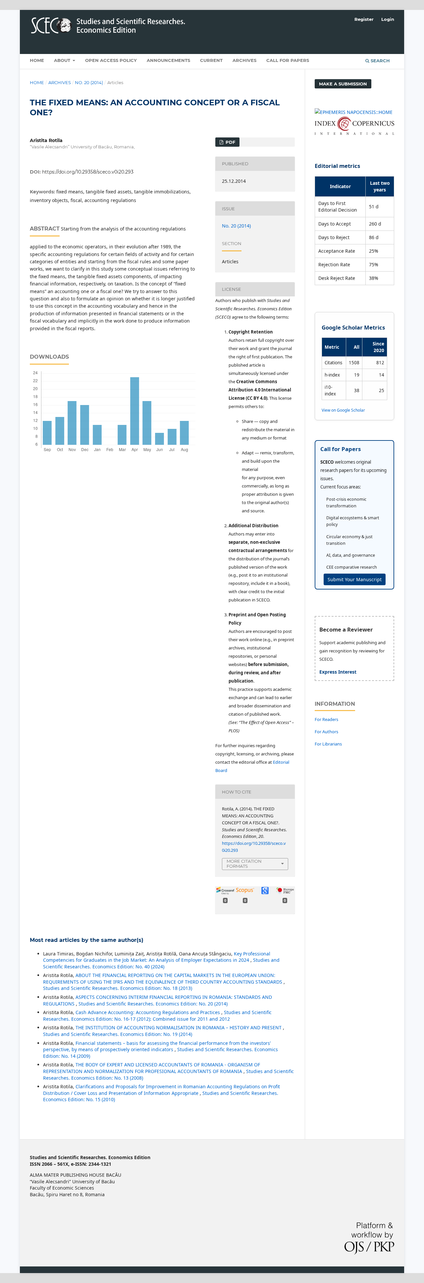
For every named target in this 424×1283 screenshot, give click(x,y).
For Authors (326, 732)
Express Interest (337, 672)
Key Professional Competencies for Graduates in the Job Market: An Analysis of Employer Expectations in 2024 (156, 956)
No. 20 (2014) (89, 82)
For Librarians (328, 744)
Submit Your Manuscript (355, 579)
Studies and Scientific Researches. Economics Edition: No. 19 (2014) (117, 1034)
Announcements (168, 60)
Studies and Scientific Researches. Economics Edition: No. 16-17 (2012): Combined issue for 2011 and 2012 (157, 1015)
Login (387, 19)
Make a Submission (343, 83)
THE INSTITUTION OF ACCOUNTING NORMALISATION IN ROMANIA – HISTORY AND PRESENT (179, 1027)
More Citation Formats (244, 863)
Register (364, 19)
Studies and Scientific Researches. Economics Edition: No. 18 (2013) (117, 988)
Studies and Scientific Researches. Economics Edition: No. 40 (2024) (161, 963)
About (63, 60)
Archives (244, 60)
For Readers (326, 719)
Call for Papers (287, 60)
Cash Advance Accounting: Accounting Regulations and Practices (148, 1012)
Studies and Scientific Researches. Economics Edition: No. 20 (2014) (153, 1004)
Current (211, 60)
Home (37, 60)
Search (379, 60)
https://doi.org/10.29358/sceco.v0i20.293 (87, 172)
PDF (229, 142)
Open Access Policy (111, 60)
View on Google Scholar (343, 410)
